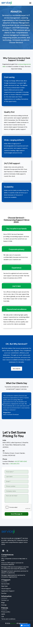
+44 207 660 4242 (20, 461)
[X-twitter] (7, 551)
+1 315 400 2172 (14, 464)
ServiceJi (13, 623)
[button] (30, 2)
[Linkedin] (3, 551)
